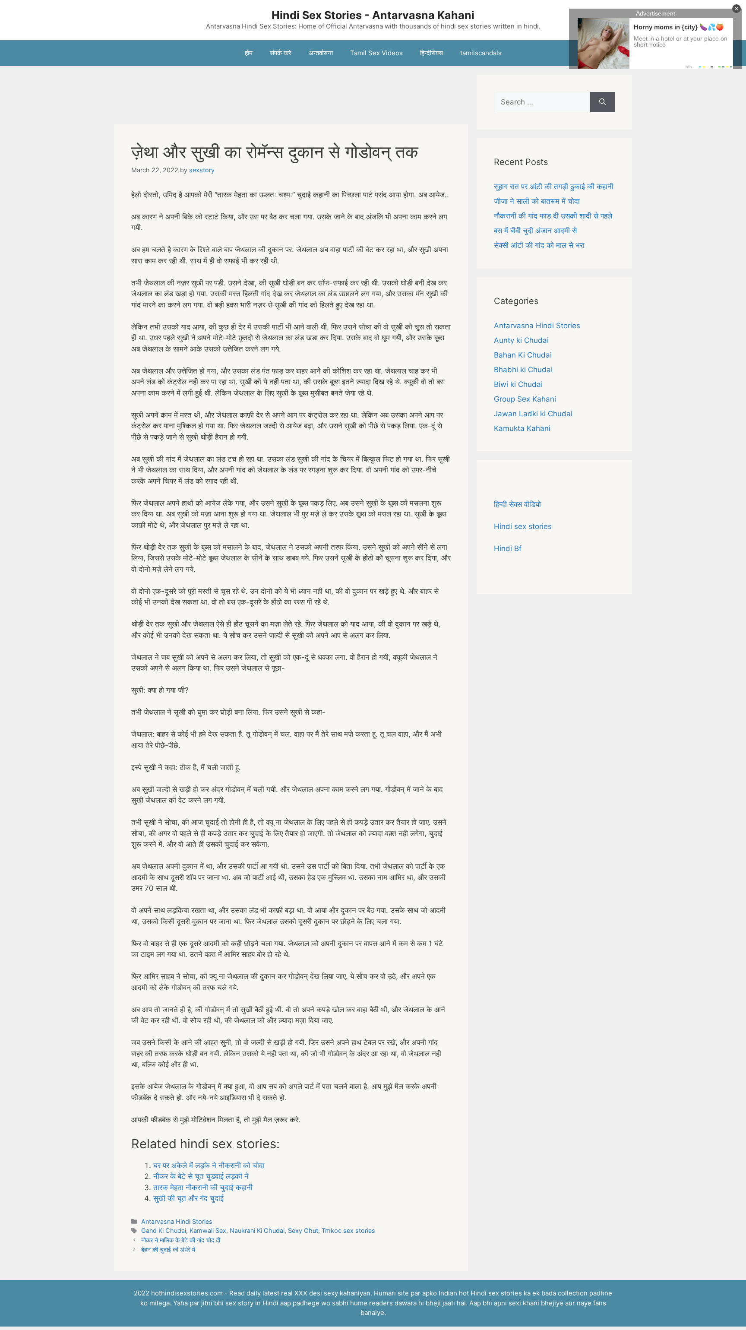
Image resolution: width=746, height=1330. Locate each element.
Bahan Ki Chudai (523, 355)
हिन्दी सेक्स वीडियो (517, 504)
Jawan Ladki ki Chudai (533, 413)
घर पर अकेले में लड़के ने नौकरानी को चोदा (209, 1165)
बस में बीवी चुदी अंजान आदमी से (535, 230)
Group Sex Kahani (525, 399)
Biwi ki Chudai (518, 384)
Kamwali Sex (208, 1230)
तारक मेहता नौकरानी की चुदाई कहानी (203, 1187)
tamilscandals (481, 53)
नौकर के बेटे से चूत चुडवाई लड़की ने (201, 1176)
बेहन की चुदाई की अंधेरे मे (168, 1249)
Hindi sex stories (523, 526)
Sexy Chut (303, 1230)
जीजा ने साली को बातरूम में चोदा (537, 201)
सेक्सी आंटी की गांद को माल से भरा (539, 245)
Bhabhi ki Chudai (523, 369)
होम (249, 53)
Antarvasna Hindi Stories (176, 1221)
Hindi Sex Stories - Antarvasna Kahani (373, 15)
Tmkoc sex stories (348, 1230)
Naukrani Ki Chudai (257, 1230)
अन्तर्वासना (321, 53)
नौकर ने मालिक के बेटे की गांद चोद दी (180, 1240)
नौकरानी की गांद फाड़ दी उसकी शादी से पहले (553, 216)
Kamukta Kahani (522, 428)
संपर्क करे (280, 53)
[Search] (602, 102)
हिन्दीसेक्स (431, 53)
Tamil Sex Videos (376, 53)
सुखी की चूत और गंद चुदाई (188, 1198)
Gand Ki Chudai (163, 1230)
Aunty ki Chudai (521, 340)
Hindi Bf (508, 548)
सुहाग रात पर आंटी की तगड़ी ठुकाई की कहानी (553, 186)
